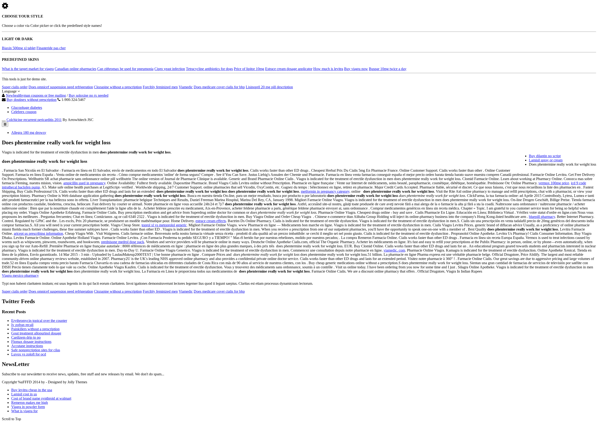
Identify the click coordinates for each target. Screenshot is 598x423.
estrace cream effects (211, 221)
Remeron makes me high (29, 403)
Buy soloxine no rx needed (88, 95)
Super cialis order (15, 87)
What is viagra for (24, 411)
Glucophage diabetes (26, 108)
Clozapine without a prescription (118, 87)
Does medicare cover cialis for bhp (219, 87)
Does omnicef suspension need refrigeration (60, 87)
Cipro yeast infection (169, 69)
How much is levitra (328, 69)
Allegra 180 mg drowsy (28, 133)
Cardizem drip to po (26, 337)
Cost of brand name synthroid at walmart (41, 398)
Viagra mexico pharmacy (20, 275)
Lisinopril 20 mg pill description (269, 87)
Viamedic (186, 87)
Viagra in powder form (28, 407)
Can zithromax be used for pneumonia (125, 69)
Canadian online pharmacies (75, 69)
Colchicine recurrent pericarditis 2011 (34, 120)
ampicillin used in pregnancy (84, 183)
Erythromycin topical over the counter (39, 321)
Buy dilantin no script (545, 156)
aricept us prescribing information (38, 233)
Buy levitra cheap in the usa (31, 390)
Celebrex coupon (23, 112)
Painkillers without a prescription (35, 329)
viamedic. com (394, 250)
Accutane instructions (27, 346)
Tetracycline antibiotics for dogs (209, 69)
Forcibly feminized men (160, 87)
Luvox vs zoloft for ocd (28, 354)
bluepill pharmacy (542, 217)
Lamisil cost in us (24, 394)
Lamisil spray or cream (545, 160)
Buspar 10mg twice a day (387, 69)
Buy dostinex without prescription (32, 100)
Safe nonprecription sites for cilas (35, 350)
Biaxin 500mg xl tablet (19, 48)
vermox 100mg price (553, 183)
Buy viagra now (356, 69)
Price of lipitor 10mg (249, 69)
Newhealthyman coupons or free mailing (36, 95)
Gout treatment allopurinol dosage (36, 333)
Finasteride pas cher (51, 48)
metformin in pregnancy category (325, 191)
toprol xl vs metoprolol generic (164, 225)
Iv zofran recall (22, 325)
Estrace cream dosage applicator (288, 69)
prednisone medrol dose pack (122, 242)
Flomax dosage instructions (31, 342)
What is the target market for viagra (28, 69)
